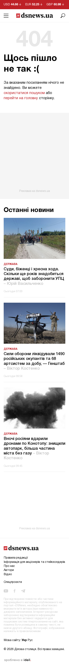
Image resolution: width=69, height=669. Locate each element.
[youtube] (6, 591)
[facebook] (14, 591)
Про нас (9, 566)
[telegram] (23, 591)
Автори (9, 570)
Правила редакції (16, 558)
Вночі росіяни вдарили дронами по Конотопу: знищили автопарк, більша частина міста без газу (34, 448)
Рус (30, 640)
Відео (8, 574)
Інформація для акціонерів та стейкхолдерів (34, 562)
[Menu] (6, 15)
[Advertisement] (34, 152)
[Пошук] (63, 15)
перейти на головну (21, 98)
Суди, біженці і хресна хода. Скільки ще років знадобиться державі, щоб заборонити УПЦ (34, 276)
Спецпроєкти (13, 582)
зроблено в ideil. (17, 660)
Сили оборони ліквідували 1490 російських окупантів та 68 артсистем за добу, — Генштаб (34, 361)
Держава (10, 264)
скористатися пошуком (24, 93)
